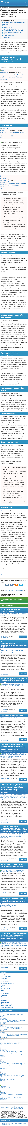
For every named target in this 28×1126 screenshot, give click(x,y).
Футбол (3, 985)
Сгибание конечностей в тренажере (13, 29)
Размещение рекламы (17, 1107)
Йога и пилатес (5, 997)
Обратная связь (5, 1107)
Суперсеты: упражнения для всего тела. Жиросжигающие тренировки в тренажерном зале (13, 899)
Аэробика (4, 975)
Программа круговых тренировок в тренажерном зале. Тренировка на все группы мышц (14, 680)
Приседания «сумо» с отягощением (13, 30)
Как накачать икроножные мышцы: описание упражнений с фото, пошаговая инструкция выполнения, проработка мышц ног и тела (14, 937)
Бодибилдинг (5, 980)
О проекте (3, 1106)
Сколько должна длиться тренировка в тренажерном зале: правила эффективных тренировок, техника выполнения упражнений (14, 828)
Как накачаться (4, 637)
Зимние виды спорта (7, 1004)
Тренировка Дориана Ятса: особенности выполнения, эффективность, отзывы (18, 133)
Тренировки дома (6, 1005)
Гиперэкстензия (8, 34)
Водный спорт (5, 993)
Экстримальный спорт (7, 983)
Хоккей (3, 998)
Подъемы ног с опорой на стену (12, 32)
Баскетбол (4, 978)
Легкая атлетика (6, 992)
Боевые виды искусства (8, 987)
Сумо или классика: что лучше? (12, 715)
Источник (3, 575)
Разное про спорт (6, 976)
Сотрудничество (15, 1106)
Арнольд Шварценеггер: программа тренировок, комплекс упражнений (16, 75)
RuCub (6, 2)
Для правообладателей (17, 1108)
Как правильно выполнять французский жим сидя (10, 610)
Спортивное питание (7, 1007)
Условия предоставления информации (11, 1123)
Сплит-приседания (9, 35)
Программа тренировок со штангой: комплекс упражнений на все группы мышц (17, 183)
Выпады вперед (8, 27)
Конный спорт (5, 981)
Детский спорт (5, 1002)
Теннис (3, 990)
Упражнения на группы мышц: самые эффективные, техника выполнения (12, 866)
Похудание (4, 995)
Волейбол (4, 1000)
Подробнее (23, 637)
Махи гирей (7, 37)
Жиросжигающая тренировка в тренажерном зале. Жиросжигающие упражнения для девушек (14, 644)
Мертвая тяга (7, 26)
